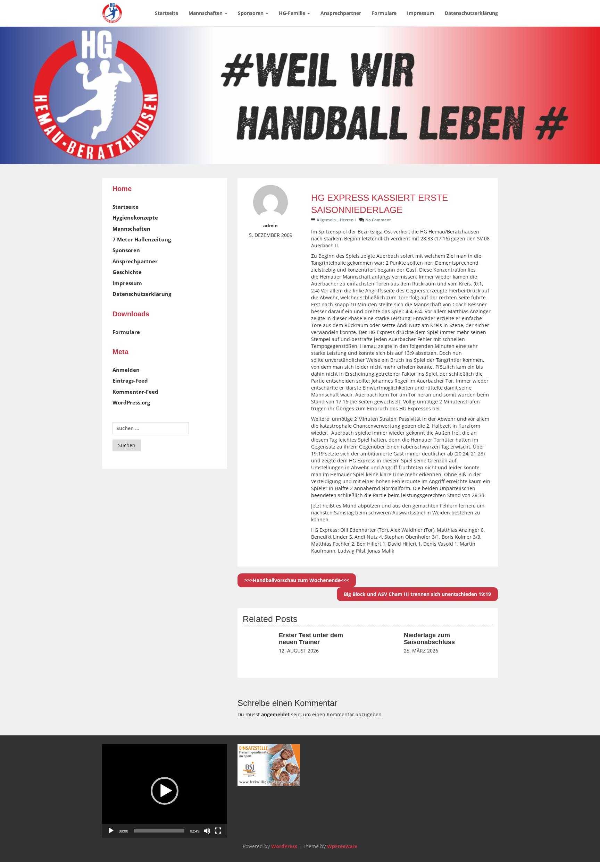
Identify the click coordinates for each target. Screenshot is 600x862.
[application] (164, 791)
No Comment (378, 219)
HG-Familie (293, 13)
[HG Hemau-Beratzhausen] (112, 8)
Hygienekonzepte (135, 217)
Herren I (348, 219)
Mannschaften (206, 13)
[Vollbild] (218, 830)
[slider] (159, 831)
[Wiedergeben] (111, 830)
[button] (164, 791)
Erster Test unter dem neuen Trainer (311, 639)
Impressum (420, 13)
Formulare (384, 13)
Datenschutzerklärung (471, 13)
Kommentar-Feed (135, 391)
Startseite (166, 13)
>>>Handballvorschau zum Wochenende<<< (296, 580)
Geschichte (127, 271)
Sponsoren (251, 13)
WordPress (284, 846)
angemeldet (275, 714)
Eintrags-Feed (130, 380)
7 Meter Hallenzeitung (141, 239)
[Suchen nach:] (150, 428)
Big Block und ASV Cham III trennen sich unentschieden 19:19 (417, 594)
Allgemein (326, 219)
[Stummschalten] (206, 830)
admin (270, 225)
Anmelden (126, 369)
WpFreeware (342, 846)
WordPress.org (131, 402)
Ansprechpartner (340, 13)
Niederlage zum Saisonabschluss (429, 639)
